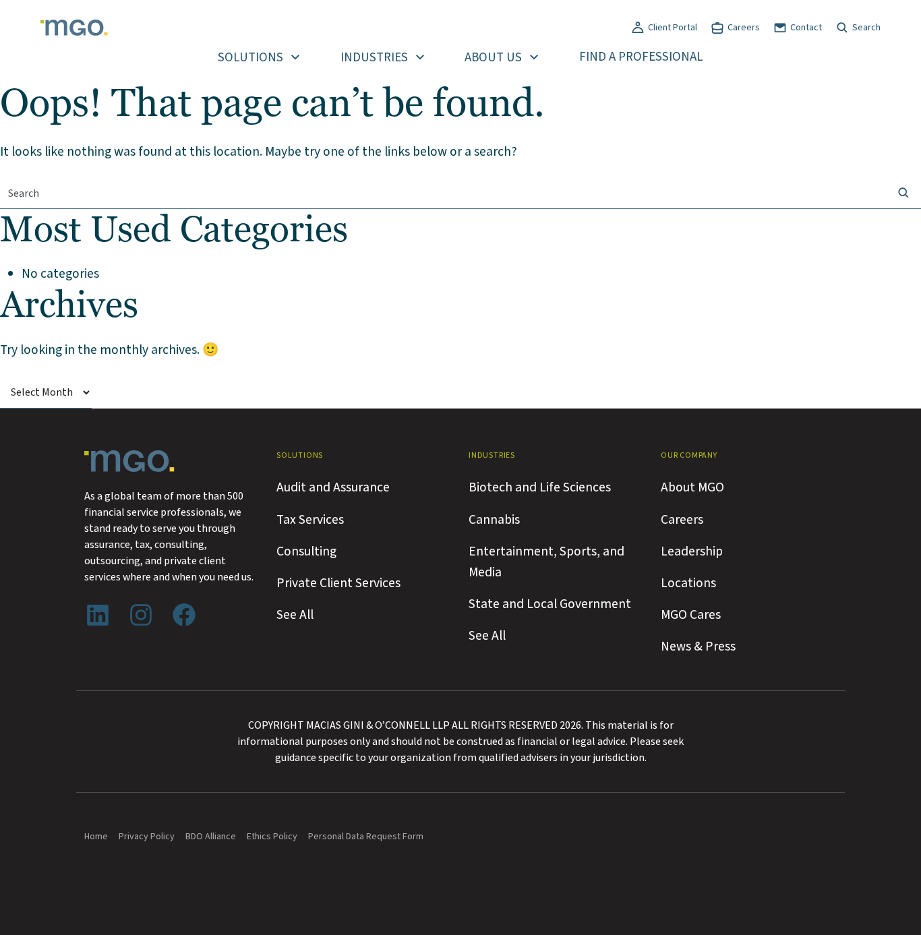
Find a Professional (641, 57)
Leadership (692, 551)
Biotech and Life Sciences (540, 487)
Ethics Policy (272, 836)
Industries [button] (374, 58)
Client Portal (672, 27)
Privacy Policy (147, 836)
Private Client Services (338, 583)
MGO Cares (691, 614)
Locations (688, 583)
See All (295, 614)
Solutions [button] (250, 58)
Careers (743, 27)
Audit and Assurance (333, 487)
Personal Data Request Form (365, 836)
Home (96, 836)
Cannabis (494, 519)
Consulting (306, 551)
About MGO (692, 487)
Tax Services (310, 519)
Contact (806, 27)
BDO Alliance (210, 836)
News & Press (698, 646)
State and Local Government (550, 604)
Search (866, 27)
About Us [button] (493, 58)
